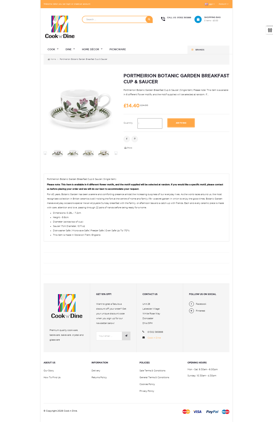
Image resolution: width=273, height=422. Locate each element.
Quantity (128, 123)
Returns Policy (99, 377)
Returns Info (56, 258)
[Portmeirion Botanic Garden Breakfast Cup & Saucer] (57, 153)
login (68, 4)
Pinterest (135, 139)
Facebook (127, 139)
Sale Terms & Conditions (152, 370)
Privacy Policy (146, 391)
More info (53, 169)
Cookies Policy (147, 384)
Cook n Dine (154, 338)
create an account (82, 4)
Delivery (96, 370)
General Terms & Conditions (154, 377)
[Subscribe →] (126, 336)
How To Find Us (52, 377)
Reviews (51, 269)
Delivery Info (56, 247)
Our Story (49, 370)
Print (129, 148)
